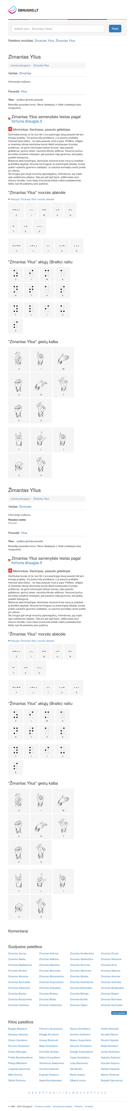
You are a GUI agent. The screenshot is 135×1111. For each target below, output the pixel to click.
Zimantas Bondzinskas (20, 999)
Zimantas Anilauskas (50, 987)
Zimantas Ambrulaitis (19, 982)
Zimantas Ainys (109, 964)
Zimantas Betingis (79, 993)
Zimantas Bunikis (79, 999)
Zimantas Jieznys (17, 953)
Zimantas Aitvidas (79, 976)
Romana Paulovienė (18, 1046)
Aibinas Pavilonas (110, 1074)
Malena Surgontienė (80, 1040)
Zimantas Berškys (48, 993)
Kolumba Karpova (110, 1063)
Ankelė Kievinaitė (110, 1028)
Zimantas (25, 73)
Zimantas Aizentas (110, 976)
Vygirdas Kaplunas (110, 1057)
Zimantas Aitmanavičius (51, 976)
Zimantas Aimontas (80, 964)
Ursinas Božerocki (48, 1040)
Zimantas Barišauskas (112, 987)
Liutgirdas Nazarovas (19, 1068)
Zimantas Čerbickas (18, 1005)
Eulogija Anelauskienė (81, 1051)
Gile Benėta (76, 1068)
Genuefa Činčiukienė (81, 1046)
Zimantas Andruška (111, 982)
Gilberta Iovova (78, 1080)
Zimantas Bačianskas (81, 987)
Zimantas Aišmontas (80, 970)
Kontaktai (89, 1106)
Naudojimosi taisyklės (62, 1106)
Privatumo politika (43, 1106)
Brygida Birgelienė (17, 1028)
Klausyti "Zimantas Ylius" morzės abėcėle (32, 199)
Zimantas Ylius (44, 40)
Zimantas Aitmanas (18, 976)
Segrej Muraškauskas (50, 1080)
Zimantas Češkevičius (50, 1005)
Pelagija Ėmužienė (48, 1034)
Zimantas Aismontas (49, 970)
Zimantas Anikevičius (19, 987)
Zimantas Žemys (109, 953)
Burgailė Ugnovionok (111, 1080)
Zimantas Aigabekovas (20, 964)
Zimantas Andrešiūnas (81, 982)
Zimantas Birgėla (110, 993)
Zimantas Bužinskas (111, 999)
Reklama (79, 1106)
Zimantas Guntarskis (111, 1005)
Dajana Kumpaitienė (49, 1057)
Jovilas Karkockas (110, 1051)
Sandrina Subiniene (80, 1034)
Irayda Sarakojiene (80, 1057)
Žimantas (25, 506)
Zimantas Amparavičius (51, 982)
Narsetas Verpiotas (18, 1034)
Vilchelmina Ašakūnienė (51, 1063)
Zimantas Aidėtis (17, 959)
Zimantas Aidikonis (49, 959)
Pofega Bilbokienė (17, 1063)
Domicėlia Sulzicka (49, 1051)
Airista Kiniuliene (109, 1046)
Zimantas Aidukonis (111, 959)
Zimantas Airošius (17, 970)
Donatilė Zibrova (109, 1034)
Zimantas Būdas (47, 999)
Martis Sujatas (77, 1074)
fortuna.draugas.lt (27, 121)
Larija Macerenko (79, 1063)
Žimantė (12, 523)
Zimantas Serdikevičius (82, 953)
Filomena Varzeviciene (51, 1028)
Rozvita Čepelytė (110, 1040)
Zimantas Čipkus (78, 1005)
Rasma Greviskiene (80, 1028)
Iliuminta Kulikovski (49, 1068)
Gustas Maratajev (17, 1051)
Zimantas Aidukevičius (81, 959)
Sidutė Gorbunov (17, 1080)
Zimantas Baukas (17, 993)
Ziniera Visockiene (17, 1040)
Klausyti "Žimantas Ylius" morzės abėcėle (32, 640)
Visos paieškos (119, 1012)
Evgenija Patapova (49, 1074)
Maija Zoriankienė (48, 1046)
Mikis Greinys (15, 1074)
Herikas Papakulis (110, 1068)
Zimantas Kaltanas (49, 953)
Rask (115, 28)
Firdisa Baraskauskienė (20, 1057)
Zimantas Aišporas (110, 970)
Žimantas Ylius (65, 40)
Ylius (24, 91)
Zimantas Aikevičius (49, 964)
